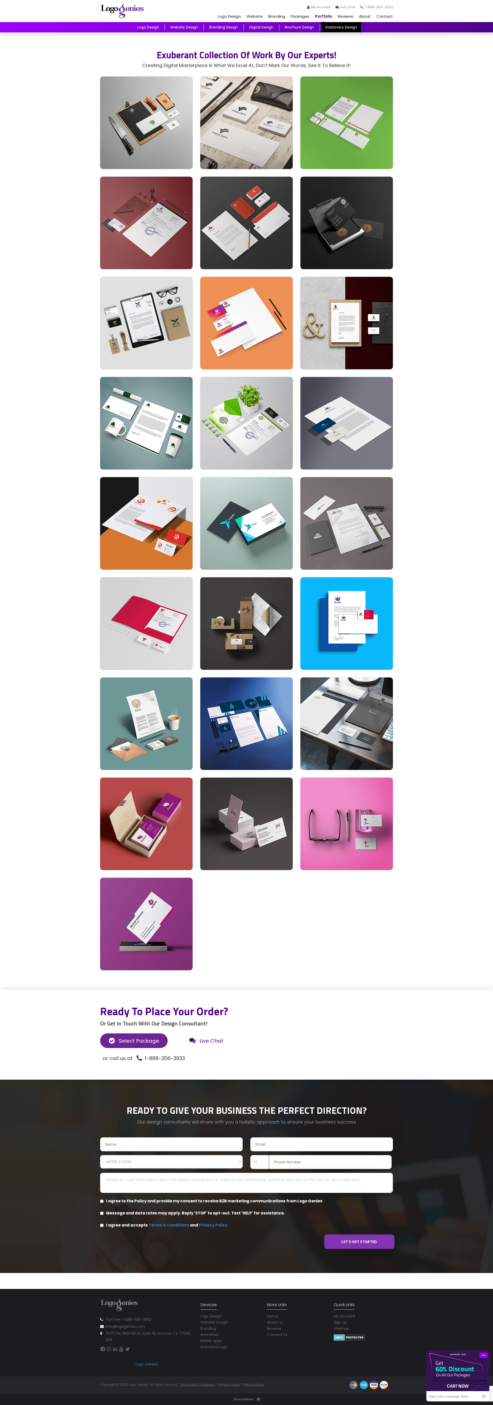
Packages (300, 16)
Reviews (345, 16)
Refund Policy (253, 1384)
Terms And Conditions (197, 1384)
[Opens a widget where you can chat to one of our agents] (457, 1375)
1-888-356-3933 (379, 7)
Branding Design (223, 27)
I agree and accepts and (166, 1225)
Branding (276, 16)
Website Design (184, 27)
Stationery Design (341, 27)
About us (275, 1322)
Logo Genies (146, 1364)
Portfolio (323, 16)
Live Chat (347, 7)
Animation (209, 1334)
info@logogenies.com (125, 1326)
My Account (320, 7)
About (365, 16)
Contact (384, 16)
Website (254, 16)
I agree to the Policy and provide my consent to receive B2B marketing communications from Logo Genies (214, 1201)
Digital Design (261, 27)
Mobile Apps (211, 1340)
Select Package (138, 1040)
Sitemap (341, 1328)
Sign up (340, 1322)
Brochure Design (299, 27)
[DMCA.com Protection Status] (349, 1337)
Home (272, 1316)
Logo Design (229, 16)
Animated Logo (213, 1347)
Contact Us (277, 1334)
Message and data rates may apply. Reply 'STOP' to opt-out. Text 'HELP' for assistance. (195, 1213)
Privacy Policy (213, 1225)
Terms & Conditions (169, 1225)
